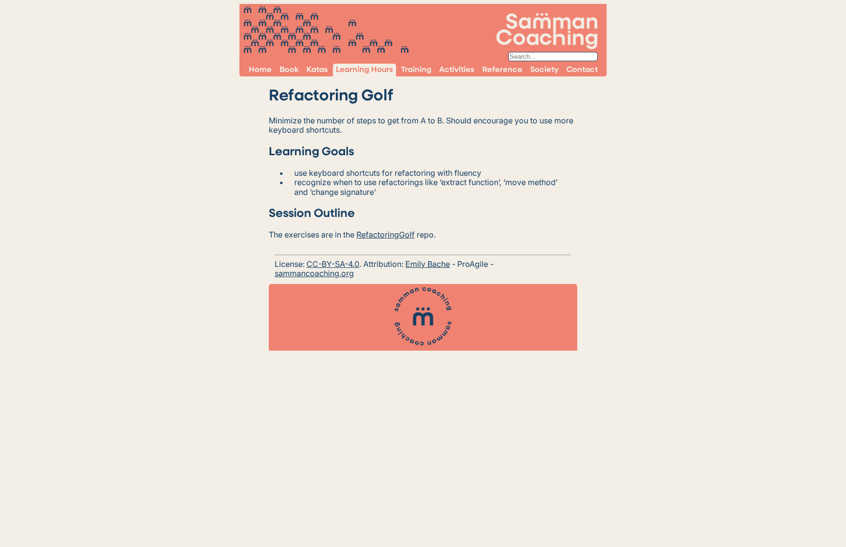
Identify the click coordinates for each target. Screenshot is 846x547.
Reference (502, 70)
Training (416, 70)
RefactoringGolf (385, 234)
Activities (456, 70)
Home (260, 70)
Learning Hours (364, 70)
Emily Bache (427, 264)
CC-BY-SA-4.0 (332, 264)
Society (544, 70)
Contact (582, 70)
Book (289, 70)
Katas (317, 70)
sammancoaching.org (314, 273)
